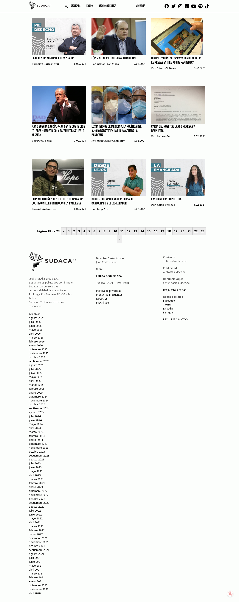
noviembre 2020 (39, 589)
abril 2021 (35, 569)
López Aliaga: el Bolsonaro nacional (114, 58)
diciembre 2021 (38, 538)
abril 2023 (35, 475)
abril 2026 (35, 333)
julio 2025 (35, 369)
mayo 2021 (36, 565)
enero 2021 (36, 581)
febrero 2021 (37, 577)
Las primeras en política (166, 199)
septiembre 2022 (39, 502)
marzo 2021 (36, 573)
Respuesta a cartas (174, 290)
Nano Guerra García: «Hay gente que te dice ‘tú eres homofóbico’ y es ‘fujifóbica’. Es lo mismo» (58, 131)
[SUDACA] (40, 6)
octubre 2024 (37, 404)
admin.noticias (166, 68)
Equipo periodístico (109, 276)
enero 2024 (36, 440)
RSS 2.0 (175, 319)
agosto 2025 (36, 365)
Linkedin (168, 308)
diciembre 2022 (38, 491)
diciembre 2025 (38, 349)
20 (182, 231)
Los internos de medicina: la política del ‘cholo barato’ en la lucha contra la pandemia (116, 131)
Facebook (169, 300)
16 (155, 231)
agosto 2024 (36, 412)
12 (128, 231)
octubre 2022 (37, 499)
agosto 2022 (36, 506)
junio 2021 (35, 561)
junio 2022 (35, 514)
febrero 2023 (37, 483)
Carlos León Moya (108, 64)
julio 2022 (35, 510)
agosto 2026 (36, 318)
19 (175, 231)
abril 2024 (35, 428)
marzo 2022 (36, 526)
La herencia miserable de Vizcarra (53, 58)
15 (148, 231)
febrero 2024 (37, 436)
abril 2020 (35, 593)
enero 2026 (36, 345)
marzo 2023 (36, 479)
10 (115, 231)
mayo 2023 (36, 471)
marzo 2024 (36, 432)
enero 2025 (36, 392)
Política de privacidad (108, 290)
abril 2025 (35, 381)
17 (162, 231)
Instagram (169, 312)
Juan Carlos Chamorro (111, 140)
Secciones (75, 5)
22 (196, 231)
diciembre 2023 (38, 443)
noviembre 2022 (39, 495)
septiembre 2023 (39, 455)
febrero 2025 (37, 388)
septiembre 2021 (39, 550)
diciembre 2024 (38, 396)
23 (202, 231)
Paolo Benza (44, 140)
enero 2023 (36, 487)
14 (142, 231)
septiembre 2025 (39, 361)
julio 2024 (35, 416)
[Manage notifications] (230, 594)
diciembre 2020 (38, 585)
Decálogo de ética (107, 5)
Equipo (89, 5)
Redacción (163, 136)
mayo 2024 (36, 424)
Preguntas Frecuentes (109, 294)
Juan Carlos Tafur (48, 64)
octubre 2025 (37, 357)
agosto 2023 (36, 459)
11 (122, 231)
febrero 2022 (37, 530)
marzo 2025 (36, 384)
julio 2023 (35, 463)
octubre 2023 (37, 451)
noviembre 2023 (39, 447)
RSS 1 (167, 319)
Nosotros (102, 298)
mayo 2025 (36, 377)
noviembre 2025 (39, 353)
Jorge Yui (102, 209)
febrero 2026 (37, 341)
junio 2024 (35, 420)
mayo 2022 (36, 518)
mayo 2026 (36, 329)
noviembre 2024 (39, 400)
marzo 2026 (36, 337)
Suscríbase (102, 302)
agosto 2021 (36, 554)
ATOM (184, 319)
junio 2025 (35, 373)
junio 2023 (35, 467)
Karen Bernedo (166, 205)
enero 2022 (36, 534)
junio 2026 (35, 325)
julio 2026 (35, 322)
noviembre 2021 (39, 542)
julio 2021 (35, 557)
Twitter (167, 304)
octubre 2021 (37, 546)
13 (135, 231)
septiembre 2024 (39, 408)
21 (189, 231)
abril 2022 (35, 522)
